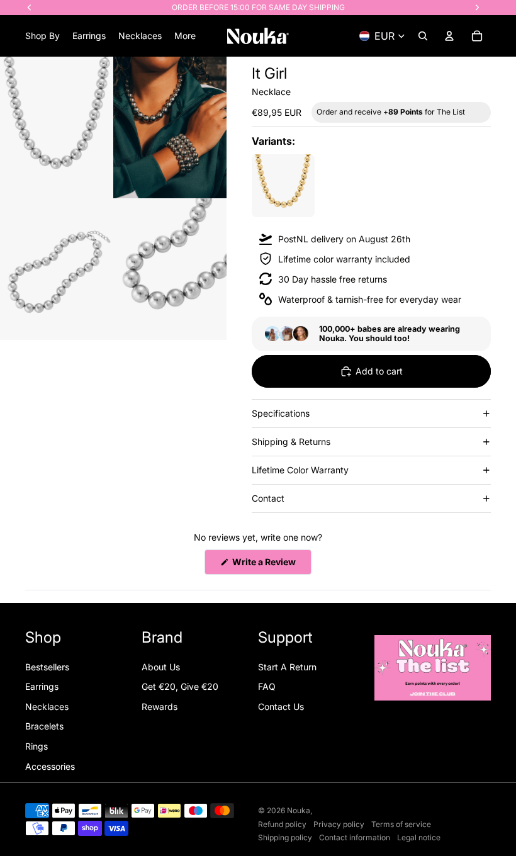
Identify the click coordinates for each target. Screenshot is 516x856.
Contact (268, 498)
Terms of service (401, 824)
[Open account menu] (449, 36)
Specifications (281, 413)
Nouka (298, 810)
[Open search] (423, 36)
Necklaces (47, 706)
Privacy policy (338, 824)
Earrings (42, 686)
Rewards (159, 706)
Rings (36, 746)
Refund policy (282, 824)
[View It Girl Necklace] (283, 185)
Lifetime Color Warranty (300, 470)
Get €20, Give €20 (180, 686)
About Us (161, 667)
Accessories (50, 766)
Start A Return (287, 667)
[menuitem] (185, 36)
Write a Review (270, 565)
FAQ (267, 686)
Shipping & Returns (291, 441)
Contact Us (281, 706)
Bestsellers (47, 667)
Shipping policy (285, 837)
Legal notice (418, 837)
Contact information (354, 837)
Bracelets (44, 726)
